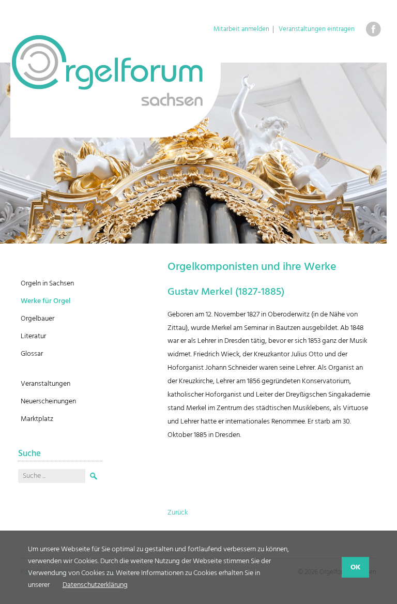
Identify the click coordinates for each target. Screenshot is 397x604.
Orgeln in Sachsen (47, 284)
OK (355, 567)
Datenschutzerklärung (95, 585)
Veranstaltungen (45, 384)
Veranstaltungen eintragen (317, 29)
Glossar (32, 354)
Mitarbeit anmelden (241, 29)
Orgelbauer (37, 319)
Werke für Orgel (45, 301)
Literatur (33, 336)
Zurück (177, 513)
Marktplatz (37, 419)
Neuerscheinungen (48, 401)
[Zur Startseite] (115, 85)
